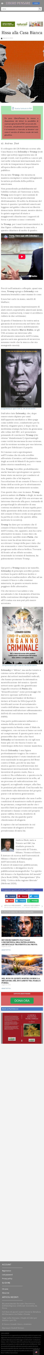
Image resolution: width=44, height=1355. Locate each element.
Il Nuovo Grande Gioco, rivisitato (17, 1324)
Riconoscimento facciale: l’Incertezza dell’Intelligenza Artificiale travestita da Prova (19, 942)
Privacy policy (7, 1279)
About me (5, 1293)
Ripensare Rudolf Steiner (13, 1328)
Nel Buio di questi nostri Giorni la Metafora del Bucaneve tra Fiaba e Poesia (21, 980)
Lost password (7, 1275)
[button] (2, 3)
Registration (6, 1271)
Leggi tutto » (6, 950)
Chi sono (5, 1289)
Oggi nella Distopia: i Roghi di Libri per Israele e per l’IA (19, 1319)
